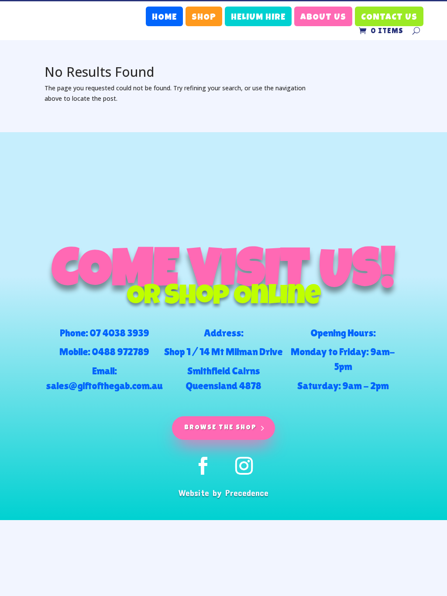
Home (164, 18)
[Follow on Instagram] (244, 466)
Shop (204, 18)
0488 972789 (120, 351)
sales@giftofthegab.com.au (104, 385)
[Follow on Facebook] (203, 466)
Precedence (246, 492)
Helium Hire (258, 18)
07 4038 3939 (119, 333)
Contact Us (389, 18)
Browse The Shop (220, 428)
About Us (323, 18)
